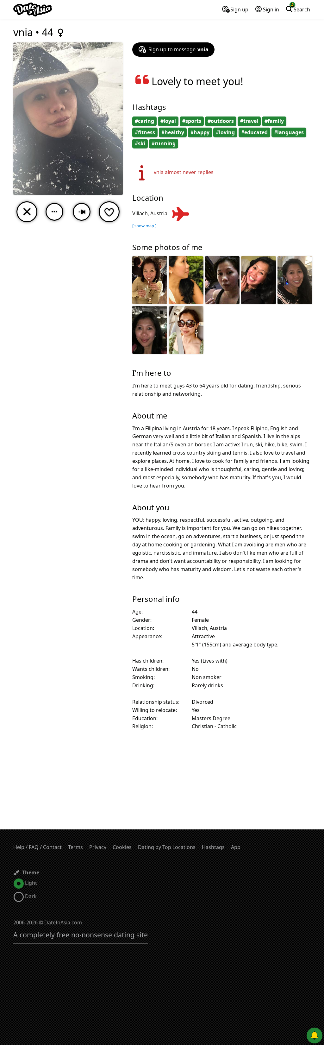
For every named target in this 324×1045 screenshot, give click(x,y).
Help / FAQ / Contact (37, 847)
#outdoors (221, 120)
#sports (191, 120)
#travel (249, 120)
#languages (289, 132)
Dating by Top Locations (167, 847)
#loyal (168, 120)
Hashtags (213, 847)
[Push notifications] (314, 1035)
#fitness (145, 132)
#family (274, 120)
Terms (75, 847)
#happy (199, 132)
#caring (144, 120)
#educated (254, 132)
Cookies (122, 847)
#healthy (172, 132)
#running (164, 143)
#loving (225, 132)
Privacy (97, 847)
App (235, 847)
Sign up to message (178, 49)
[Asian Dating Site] (32, 9)
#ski (140, 143)
